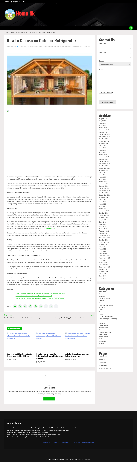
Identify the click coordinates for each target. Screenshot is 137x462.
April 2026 (102, 125)
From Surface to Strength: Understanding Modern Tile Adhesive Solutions (40, 293)
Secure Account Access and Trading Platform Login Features (27, 432)
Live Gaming (103, 325)
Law (100, 321)
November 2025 (104, 136)
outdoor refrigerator (65, 46)
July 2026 (102, 121)
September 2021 (104, 242)
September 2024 (104, 168)
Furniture (102, 307)
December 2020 (104, 256)
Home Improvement (36, 46)
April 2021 (102, 251)
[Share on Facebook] (15, 306)
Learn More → (49, 399)
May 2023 (102, 204)
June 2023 (102, 202)
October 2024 (103, 166)
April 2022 (102, 226)
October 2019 (103, 269)
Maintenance (103, 327)
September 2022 (104, 215)
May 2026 (102, 123)
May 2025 (102, 150)
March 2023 (103, 208)
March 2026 (103, 127)
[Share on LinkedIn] (25, 306)
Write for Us (103, 365)
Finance (102, 303)
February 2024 (104, 184)
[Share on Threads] (51, 306)
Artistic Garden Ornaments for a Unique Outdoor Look (34, 296)
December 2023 (104, 188)
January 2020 (103, 265)
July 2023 (102, 199)
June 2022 (102, 222)
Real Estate (103, 334)
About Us (102, 359)
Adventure (102, 292)
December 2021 (104, 235)
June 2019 (102, 276)
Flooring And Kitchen (106, 305)
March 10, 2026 (71, 359)
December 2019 (104, 267)
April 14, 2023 (25, 46)
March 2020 (103, 262)
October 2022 (103, 213)
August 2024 (103, 170)
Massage (102, 330)
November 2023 (104, 190)
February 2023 (104, 211)
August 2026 (103, 119)
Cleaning (102, 296)
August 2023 (103, 197)
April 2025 (102, 152)
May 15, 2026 (41, 362)
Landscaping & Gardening (108, 318)
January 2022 (103, 233)
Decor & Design (104, 298)
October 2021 (103, 240)
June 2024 (102, 175)
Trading (101, 343)
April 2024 (102, 179)
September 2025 (104, 141)
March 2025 (103, 154)
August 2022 (103, 217)
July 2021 (102, 247)
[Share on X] (20, 306)
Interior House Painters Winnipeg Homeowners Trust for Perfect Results (40, 298)
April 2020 (102, 260)
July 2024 (102, 172)
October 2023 (103, 193)
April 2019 (102, 278)
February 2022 (104, 231)
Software (102, 339)
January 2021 (103, 253)
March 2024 (103, 181)
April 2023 (102, 206)
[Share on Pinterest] (36, 306)
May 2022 (102, 224)
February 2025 (104, 157)
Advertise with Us (105, 368)
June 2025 (102, 148)
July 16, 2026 (12, 359)
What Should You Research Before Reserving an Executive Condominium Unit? (33, 434)
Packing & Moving (105, 332)
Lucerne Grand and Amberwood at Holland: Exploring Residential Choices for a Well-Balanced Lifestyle (41, 428)
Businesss (102, 294)
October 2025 (103, 139)
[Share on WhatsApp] (30, 306)
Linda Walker (12, 46)
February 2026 (104, 130)
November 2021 (104, 238)
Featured (102, 301)
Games (101, 312)
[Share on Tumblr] (46, 306)
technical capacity (77, 46)
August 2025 (103, 143)
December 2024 (104, 161)
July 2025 (102, 145)
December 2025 (104, 134)
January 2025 (103, 159)
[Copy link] (56, 306)
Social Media (103, 336)
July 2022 (102, 220)
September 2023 (104, 195)
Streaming (102, 341)
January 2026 (103, 132)
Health (101, 314)
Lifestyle (102, 323)
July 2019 (102, 274)
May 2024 (102, 177)
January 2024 (103, 186)
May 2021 (102, 249)
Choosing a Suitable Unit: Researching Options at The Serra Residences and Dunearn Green (38, 430)
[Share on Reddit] (41, 306)
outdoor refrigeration (53, 46)
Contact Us (103, 357)
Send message (107, 102)
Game (101, 309)
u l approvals (86, 46)
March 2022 (103, 229)
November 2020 (104, 258)
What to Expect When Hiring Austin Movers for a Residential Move (19, 355)
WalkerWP (87, 459)
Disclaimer (102, 362)
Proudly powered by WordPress (57, 459)
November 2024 (104, 163)
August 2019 (103, 271)
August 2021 (103, 244)
